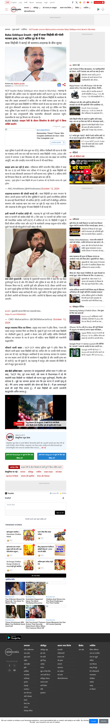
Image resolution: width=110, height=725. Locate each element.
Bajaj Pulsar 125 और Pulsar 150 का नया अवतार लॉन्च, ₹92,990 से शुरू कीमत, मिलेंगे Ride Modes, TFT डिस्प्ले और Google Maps (87, 86)
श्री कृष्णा (60, 660)
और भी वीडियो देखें (77, 156)
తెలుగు (32, 2)
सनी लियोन (43, 685)
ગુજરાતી (52, 2)
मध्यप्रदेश (26, 675)
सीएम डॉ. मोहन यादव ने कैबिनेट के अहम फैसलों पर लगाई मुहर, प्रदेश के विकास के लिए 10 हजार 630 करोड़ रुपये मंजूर (87, 274)
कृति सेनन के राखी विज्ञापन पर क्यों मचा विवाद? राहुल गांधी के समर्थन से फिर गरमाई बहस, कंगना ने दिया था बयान (87, 224)
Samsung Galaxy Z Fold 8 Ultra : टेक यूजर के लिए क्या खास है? (87, 311)
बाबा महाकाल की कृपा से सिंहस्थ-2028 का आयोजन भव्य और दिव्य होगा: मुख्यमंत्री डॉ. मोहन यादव (86, 257)
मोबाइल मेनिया (78, 306)
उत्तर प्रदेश (27, 653)
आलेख (42, 664)
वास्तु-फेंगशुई (93, 667)
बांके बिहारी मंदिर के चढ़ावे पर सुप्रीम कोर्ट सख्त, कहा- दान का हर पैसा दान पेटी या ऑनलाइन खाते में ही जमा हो (87, 120)
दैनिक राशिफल (94, 649)
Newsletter (98, 2)
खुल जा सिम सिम (45, 671)
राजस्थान (26, 689)
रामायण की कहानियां (27, 476)
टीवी (41, 689)
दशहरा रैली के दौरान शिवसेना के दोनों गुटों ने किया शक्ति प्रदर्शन (41, 467)
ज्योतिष (86, 7)
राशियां (92, 660)
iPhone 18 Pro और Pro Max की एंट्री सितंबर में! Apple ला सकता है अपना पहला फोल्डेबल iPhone (86, 328)
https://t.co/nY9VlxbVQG (15, 314)
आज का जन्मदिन (95, 653)
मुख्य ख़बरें (15, 29)
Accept (93, 721)
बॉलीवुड (35, 7)
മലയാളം (39, 2)
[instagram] (84, 2)
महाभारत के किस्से (12, 476)
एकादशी (59, 649)
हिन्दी (7, 2)
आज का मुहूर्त (94, 657)
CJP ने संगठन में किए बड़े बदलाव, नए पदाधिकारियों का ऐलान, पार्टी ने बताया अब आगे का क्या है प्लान (87, 70)
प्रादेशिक (24, 29)
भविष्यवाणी (60, 653)
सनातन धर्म (60, 657)
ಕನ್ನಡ (45, 2)
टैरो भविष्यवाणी (94, 671)
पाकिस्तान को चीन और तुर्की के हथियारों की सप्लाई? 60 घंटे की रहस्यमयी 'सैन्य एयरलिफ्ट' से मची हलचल (86, 103)
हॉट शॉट (42, 653)
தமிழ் (20, 2)
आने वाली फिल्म (45, 675)
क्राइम (25, 700)
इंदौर (25, 667)
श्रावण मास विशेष (65, 7)
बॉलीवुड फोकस (45, 678)
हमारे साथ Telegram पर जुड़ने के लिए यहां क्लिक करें (52, 456)
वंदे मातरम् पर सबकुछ (50, 7)
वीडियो (75, 152)
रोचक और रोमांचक (43, 476)
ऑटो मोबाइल (28, 696)
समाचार (26, 7)
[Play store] (98, 9)
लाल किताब (93, 664)
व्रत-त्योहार (60, 671)
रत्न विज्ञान (93, 689)
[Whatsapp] (91, 2)
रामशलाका (93, 675)
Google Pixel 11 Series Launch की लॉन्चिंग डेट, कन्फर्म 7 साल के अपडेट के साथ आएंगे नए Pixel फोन (87, 345)
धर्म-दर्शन (60, 675)
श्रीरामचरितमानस (29, 11)
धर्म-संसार (59, 472)
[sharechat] (80, 2)
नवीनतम (76, 219)
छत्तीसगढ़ (26, 678)
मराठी (25, 2)
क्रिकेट (77, 7)
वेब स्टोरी (43, 657)
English (14, 2)
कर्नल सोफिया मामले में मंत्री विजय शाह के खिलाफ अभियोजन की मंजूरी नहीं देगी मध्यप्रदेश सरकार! (87, 290)
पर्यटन (42, 667)
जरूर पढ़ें (76, 65)
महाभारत (60, 667)
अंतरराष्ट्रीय (27, 664)
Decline (103, 721)
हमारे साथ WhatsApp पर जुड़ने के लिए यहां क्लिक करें (19, 456)
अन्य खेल (81, 649)
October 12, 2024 (50, 188)
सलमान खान (44, 682)
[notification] (103, 9)
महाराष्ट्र (26, 685)
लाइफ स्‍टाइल (48, 472)
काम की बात (27, 693)
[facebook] (72, 2)
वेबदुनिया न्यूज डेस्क (19, 84)
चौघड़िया (92, 678)
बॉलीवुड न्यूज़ (44, 649)
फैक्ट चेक (27, 703)
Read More (19, 424)
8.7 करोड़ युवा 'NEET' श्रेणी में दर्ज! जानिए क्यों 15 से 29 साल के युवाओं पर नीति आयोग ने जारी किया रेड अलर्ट (87, 136)
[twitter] (76, 2)
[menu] (7, 9)
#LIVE (7, 311)
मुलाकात (43, 693)
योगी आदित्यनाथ (29, 649)
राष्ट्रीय (25, 660)
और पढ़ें (43, 448)
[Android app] (14, 637)
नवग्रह (91, 685)
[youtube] (87, 2)
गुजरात (26, 682)
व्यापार (26, 707)
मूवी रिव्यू (43, 660)
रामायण (59, 664)
